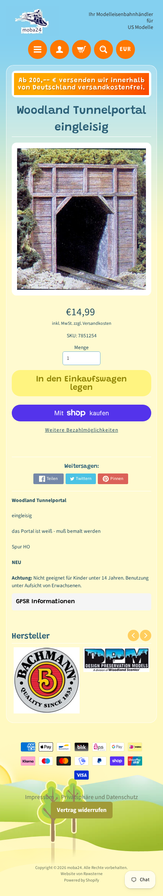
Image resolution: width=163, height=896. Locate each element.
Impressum (39, 797)
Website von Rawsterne (82, 874)
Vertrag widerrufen (82, 810)
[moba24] (32, 21)
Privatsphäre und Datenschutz (99, 797)
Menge (81, 347)
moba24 (74, 868)
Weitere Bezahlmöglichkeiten (81, 430)
